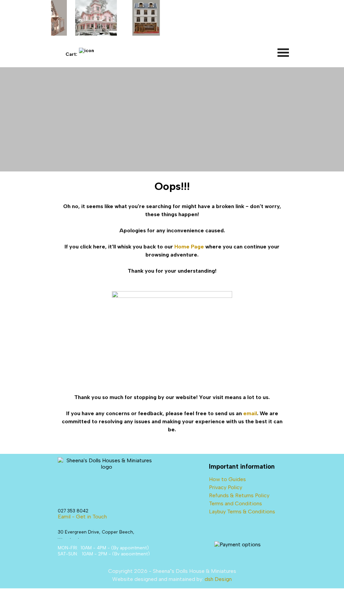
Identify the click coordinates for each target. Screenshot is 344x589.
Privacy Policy (225, 487)
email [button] (250, 413)
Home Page (189, 246)
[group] (172, 18)
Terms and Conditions (235, 503)
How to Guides (227, 479)
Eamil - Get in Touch (82, 516)
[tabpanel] (172, 306)
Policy (262, 495)
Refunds (219, 495)
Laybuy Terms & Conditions (242, 511)
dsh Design (218, 579)
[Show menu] (283, 52)
